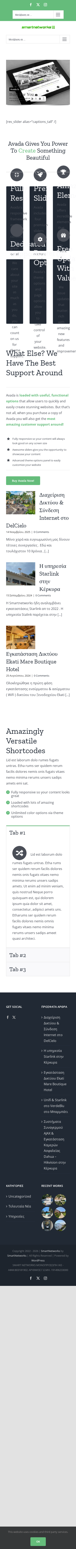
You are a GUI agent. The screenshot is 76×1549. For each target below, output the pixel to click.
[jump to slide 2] (40, 99)
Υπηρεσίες (16, 1216)
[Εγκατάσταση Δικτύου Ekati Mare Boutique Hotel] (20, 637)
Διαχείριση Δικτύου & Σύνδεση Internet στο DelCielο (53, 1029)
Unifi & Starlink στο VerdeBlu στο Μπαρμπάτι (56, 1106)
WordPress (38, 1260)
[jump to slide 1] (36, 99)
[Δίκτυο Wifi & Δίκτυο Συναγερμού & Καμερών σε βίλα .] (47, 1200)
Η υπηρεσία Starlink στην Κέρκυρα (54, 1056)
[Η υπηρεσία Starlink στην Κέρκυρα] (20, 574)
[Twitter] (14, 1017)
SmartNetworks (50, 1251)
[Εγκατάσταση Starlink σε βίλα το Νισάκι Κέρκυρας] (47, 1212)
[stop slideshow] (44, 99)
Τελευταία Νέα (20, 1206)
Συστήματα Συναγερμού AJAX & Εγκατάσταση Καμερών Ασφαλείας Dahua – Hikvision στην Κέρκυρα (55, 1144)
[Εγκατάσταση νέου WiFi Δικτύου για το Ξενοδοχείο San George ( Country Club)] (60, 1212)
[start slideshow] (31, 99)
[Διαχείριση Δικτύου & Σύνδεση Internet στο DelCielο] (20, 503)
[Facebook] (7, 1017)
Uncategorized (20, 1196)
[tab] (38, 832)
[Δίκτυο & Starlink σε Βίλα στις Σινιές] (60, 1200)
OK (38, 1541)
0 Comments (41, 532)
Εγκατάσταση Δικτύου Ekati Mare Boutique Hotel (32, 662)
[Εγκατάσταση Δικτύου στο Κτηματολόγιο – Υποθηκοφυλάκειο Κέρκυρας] (47, 1225)
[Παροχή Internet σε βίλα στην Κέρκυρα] (60, 1225)
